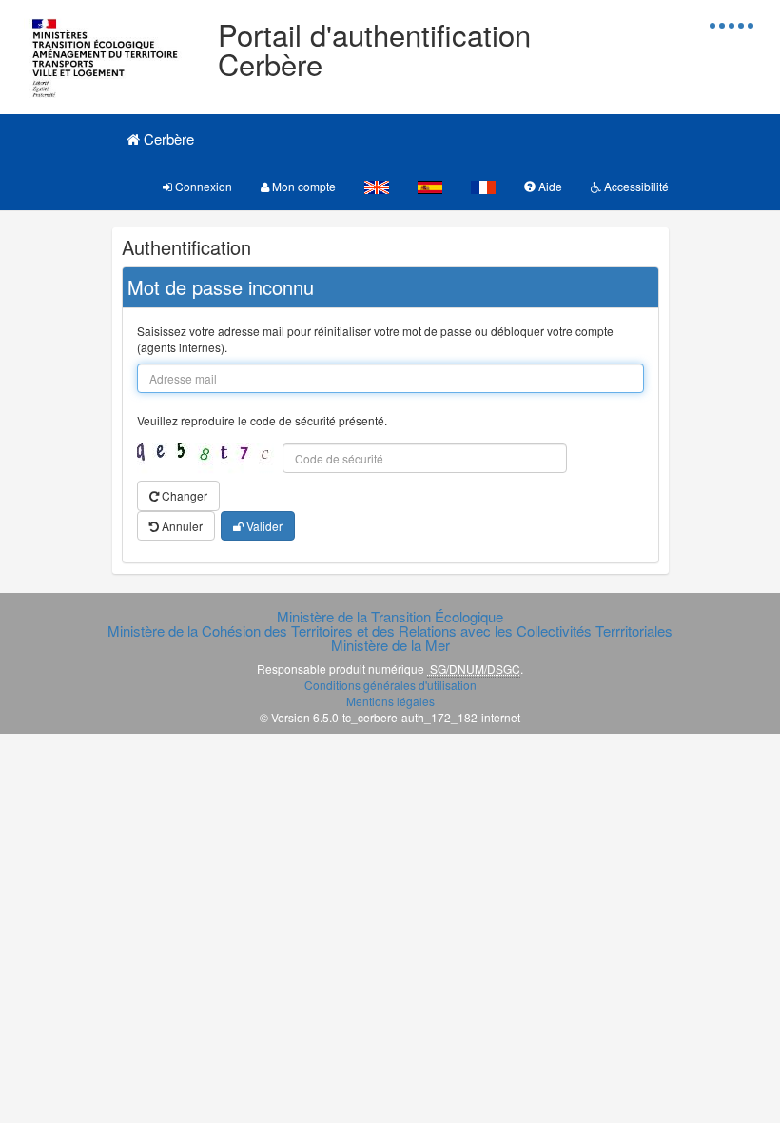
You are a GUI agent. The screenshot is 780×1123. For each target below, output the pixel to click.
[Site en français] (483, 186)
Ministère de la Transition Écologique (390, 616)
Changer (183, 495)
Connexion (202, 186)
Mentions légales (390, 701)
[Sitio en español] (430, 186)
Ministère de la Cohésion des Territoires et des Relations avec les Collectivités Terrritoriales (390, 630)
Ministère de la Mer (390, 645)
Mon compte (302, 186)
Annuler (181, 526)
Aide (549, 186)
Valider (263, 526)
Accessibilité (635, 186)
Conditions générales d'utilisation (390, 685)
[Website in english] (376, 186)
